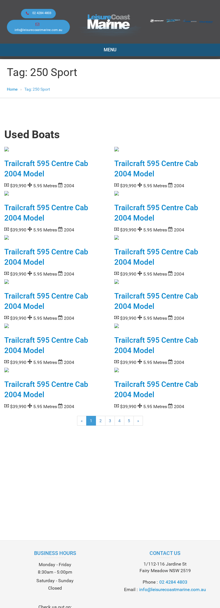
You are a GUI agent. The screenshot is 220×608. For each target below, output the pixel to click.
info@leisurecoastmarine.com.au (38, 30)
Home (12, 89)
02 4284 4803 (41, 13)
